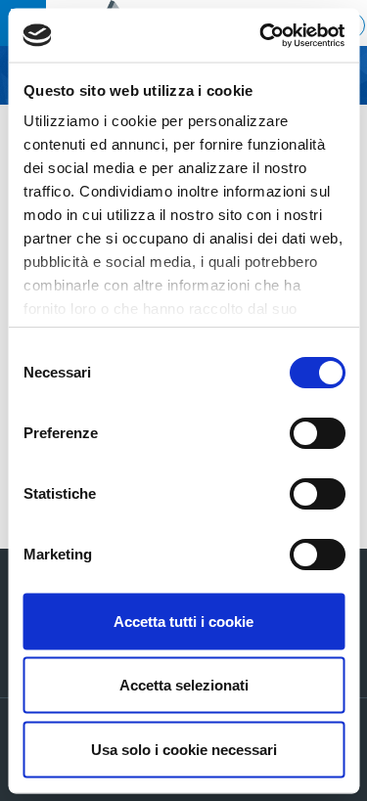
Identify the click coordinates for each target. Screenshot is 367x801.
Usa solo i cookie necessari (184, 748)
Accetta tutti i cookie (183, 620)
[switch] (316, 433)
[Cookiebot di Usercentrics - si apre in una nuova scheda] (261, 35)
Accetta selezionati (184, 685)
